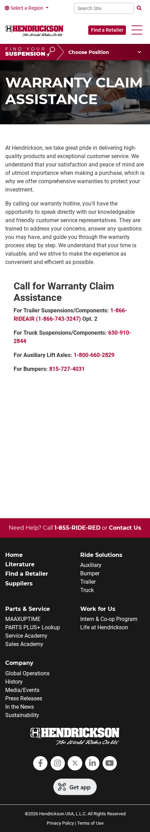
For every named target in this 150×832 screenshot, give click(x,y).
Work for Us (97, 609)
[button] (136, 30)
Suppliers (19, 583)
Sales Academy (24, 644)
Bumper (89, 573)
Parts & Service (27, 609)
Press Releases (23, 698)
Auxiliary (91, 565)
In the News (19, 706)
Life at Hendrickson (104, 627)
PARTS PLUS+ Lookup (32, 627)
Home (14, 555)
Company (19, 663)
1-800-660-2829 (94, 355)
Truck (87, 590)
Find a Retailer (107, 30)
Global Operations (27, 673)
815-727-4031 (67, 369)
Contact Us (125, 527)
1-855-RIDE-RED (77, 527)
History (14, 681)
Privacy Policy (60, 823)
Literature (20, 564)
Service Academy (26, 635)
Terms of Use (90, 823)
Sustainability (22, 715)
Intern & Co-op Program (108, 619)
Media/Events (22, 690)
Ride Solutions (101, 555)
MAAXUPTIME (22, 619)
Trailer (88, 581)
